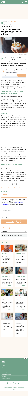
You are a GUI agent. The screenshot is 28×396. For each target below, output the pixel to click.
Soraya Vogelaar (6, 21)
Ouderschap (4, 372)
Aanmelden (22, 75)
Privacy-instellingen (6, 378)
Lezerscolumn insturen (6, 374)
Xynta (16, 389)
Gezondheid (13, 21)
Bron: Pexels (25, 54)
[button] (24, 366)
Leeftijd (3, 370)
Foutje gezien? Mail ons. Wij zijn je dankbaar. (12, 188)
